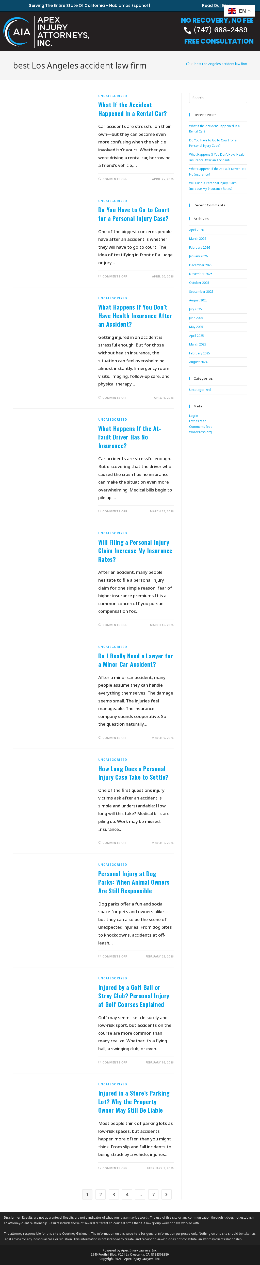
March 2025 (197, 344)
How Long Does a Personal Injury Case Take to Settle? (133, 773)
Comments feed (201, 426)
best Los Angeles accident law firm (220, 63)
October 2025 (199, 283)
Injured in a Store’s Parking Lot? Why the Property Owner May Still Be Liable (134, 1101)
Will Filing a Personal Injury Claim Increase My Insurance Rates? (135, 550)
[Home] (187, 63)
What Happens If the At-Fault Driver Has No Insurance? (129, 437)
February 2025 (199, 353)
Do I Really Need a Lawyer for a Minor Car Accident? (135, 660)
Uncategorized (112, 96)
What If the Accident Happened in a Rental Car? (132, 109)
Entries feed (197, 421)
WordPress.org (200, 432)
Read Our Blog (216, 5)
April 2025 (196, 336)
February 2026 (199, 247)
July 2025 (195, 309)
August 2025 (198, 300)
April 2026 (196, 230)
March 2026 (197, 238)
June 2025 (196, 318)
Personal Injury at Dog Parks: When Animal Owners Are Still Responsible (134, 882)
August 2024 (198, 362)
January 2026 (198, 256)
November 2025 (201, 274)
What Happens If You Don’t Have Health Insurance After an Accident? (135, 315)
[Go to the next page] (166, 1194)
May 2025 (196, 327)
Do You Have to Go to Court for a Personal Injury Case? (134, 214)
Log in (193, 416)
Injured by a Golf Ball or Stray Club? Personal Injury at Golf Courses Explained (133, 995)
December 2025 (200, 265)
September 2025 (201, 291)
